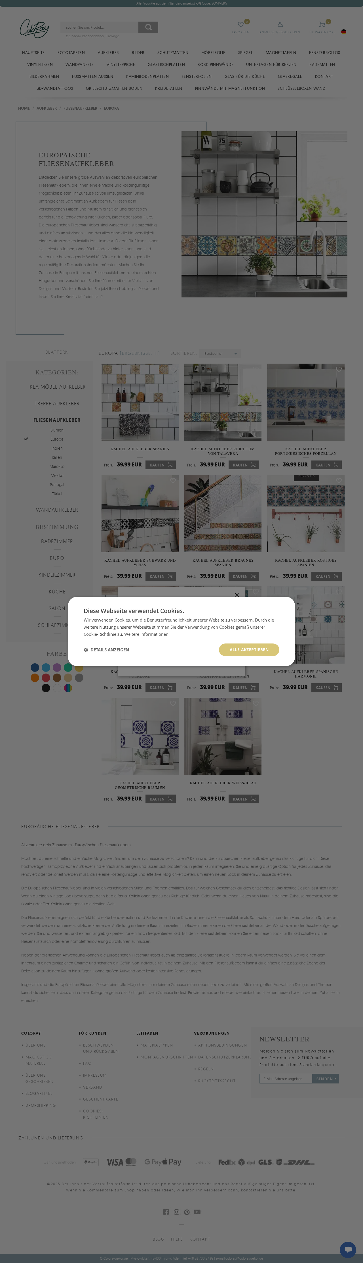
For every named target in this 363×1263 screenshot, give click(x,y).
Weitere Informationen (146, 634)
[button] (106, 649)
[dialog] (181, 631)
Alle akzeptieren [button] (249, 649)
